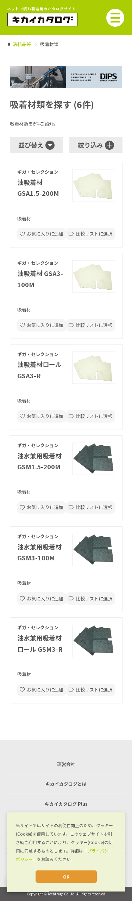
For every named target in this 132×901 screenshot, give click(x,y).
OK (66, 877)
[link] (22, 44)
